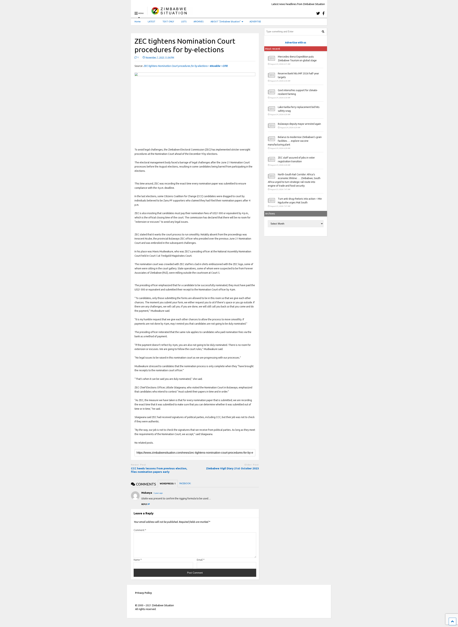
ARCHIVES (198, 21)
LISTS (183, 21)
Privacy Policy (143, 592)
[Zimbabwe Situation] (170, 13)
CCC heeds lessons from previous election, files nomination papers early (159, 470)
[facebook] (323, 13)
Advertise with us (295, 42)
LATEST (151, 21)
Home (138, 21)
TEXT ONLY (168, 21)
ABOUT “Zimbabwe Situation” (226, 21)
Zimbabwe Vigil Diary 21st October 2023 (232, 468)
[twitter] (318, 13)
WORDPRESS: (168, 483)
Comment (140, 530)
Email (200, 559)
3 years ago (158, 493)
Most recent (272, 48)
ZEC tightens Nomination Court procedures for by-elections (185, 66)
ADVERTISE (255, 21)
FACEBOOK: (185, 483)
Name (138, 559)
